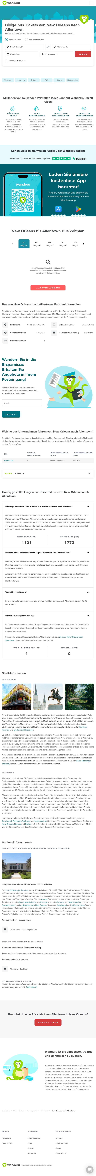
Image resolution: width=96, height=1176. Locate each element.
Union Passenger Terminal (17, 890)
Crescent (60, 902)
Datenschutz (61, 1153)
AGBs (58, 1148)
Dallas (27, 824)
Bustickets (6, 1111)
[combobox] (24, 47)
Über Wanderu (34, 1138)
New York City (74, 902)
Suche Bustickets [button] (48, 1022)
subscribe (11, 414)
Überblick (21, 80)
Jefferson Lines (77, 905)
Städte (59, 80)
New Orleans (7, 824)
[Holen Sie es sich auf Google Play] (78, 209)
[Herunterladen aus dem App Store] (58, 209)
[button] (92, 3)
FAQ (46, 80)
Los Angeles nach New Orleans (32, 905)
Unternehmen (62, 1143)
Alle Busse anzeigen (48, 288)
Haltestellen (72, 80)
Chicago (43, 902)
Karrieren (32, 1153)
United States (18, 1111)
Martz (36, 821)
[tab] (15, 41)
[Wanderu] (11, 3)
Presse (31, 1148)
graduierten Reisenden (24, 730)
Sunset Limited (8, 905)
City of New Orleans (27, 902)
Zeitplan (8, 80)
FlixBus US (8, 460)
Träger (33, 80)
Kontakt (59, 1138)
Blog (30, 1143)
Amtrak (43, 821)
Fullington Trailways (21, 821)
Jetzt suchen (31, 987)
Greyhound (7, 821)
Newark (17, 824)
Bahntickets (7, 1143)
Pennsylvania (32, 1111)
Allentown (44, 1111)
